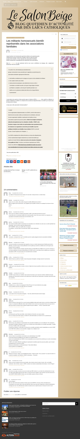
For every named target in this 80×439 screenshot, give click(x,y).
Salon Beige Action (17, 1)
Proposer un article (50, 1)
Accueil (4, 1)
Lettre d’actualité (33, 1)
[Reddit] (21, 161)
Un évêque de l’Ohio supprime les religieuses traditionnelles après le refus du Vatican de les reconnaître (22, 424)
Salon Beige (14, 50)
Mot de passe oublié (72, 44)
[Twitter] (7, 161)
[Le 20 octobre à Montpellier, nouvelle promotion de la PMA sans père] (48, 179)
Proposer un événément (68, 250)
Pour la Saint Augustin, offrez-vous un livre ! (17, 411)
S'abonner (44, 413)
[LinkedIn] (18, 161)
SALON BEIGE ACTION (68, 53)
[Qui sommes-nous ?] (65, 285)
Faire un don (64, 260)
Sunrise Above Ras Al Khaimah (67, 224)
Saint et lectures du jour (66, 266)
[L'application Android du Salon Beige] (70, 285)
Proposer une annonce (68, 245)
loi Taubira (12, 63)
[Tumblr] (25, 161)
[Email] (28, 161)
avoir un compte (12, 394)
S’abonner (63, 262)
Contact (25, 1)
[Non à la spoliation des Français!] (68, 67)
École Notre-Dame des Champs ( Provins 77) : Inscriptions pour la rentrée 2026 (68, 230)
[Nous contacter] (67, 285)
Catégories (63, 264)
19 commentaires (13, 52)
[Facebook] (11, 161)
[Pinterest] (14, 161)
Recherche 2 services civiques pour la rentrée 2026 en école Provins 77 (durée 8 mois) (67, 237)
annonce (39, 99)
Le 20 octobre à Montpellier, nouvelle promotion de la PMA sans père (48, 183)
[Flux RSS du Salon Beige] (69, 285)
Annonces (42, 1)
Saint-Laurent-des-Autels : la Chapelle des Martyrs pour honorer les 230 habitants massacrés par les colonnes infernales (22, 406)
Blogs (9, 1)
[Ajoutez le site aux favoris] (68, 285)
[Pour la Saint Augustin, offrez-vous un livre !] (5, 415)
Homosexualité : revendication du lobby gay (15, 37)
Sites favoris (64, 268)
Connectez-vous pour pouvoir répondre (16, 196)
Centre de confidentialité (66, 270)
